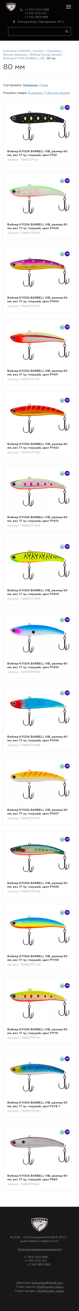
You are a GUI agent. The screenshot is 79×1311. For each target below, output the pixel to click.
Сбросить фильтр (58, 93)
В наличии (35, 93)
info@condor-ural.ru (50, 1286)
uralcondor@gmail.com (47, 1282)
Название (30, 85)
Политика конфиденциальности (40, 1249)
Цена (44, 85)
